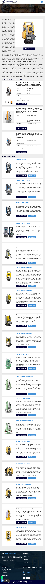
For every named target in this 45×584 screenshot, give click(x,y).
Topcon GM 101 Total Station (23, 484)
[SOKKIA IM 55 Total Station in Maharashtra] (8, 189)
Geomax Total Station (21, 245)
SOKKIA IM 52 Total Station (23, 202)
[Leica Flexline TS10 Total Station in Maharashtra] (8, 428)
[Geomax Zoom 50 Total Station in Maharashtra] (8, 341)
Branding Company (34, 582)
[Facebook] (24, 578)
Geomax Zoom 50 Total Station (24, 333)
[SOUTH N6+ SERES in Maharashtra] (8, 535)
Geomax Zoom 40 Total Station (24, 312)
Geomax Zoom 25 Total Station (24, 290)
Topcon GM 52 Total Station (23, 463)
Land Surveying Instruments (7, 572)
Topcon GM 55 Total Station (23, 441)
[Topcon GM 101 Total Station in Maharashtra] (8, 493)
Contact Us (25, 559)
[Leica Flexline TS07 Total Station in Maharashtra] (8, 407)
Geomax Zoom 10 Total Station (24, 267)
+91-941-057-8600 (27, 572)
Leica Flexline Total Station (23, 355)
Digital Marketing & (28, 582)
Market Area (25, 562)
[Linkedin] (29, 578)
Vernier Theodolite (5, 575)
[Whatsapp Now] (2, 577)
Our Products (9, 14)
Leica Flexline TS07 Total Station (24, 398)
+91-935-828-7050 (28, 571)
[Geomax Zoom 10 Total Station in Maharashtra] (8, 275)
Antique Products (5, 570)
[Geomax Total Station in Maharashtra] (8, 253)
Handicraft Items (5, 567)
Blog (24, 557)
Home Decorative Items (6, 569)
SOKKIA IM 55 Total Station (23, 180)
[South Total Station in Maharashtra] (8, 514)
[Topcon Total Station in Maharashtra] (29, 33)
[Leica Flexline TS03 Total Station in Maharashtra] (8, 384)
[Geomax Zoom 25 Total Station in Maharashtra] (8, 299)
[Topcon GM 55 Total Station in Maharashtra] (8, 450)
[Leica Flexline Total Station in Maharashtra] (8, 363)
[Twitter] (27, 578)
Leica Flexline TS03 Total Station (24, 376)
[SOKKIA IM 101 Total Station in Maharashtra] (8, 232)
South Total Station (21, 506)
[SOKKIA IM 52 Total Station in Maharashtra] (8, 210)
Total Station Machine (19, 14)
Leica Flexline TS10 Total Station (24, 420)
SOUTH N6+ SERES (21, 527)
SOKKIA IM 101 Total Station (23, 223)
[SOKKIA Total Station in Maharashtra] (8, 167)
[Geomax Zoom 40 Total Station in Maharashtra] (8, 320)
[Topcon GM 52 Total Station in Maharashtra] (8, 471)
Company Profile (26, 556)
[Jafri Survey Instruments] (9, 2)
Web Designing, (21, 582)
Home (3, 14)
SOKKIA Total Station (21, 159)
